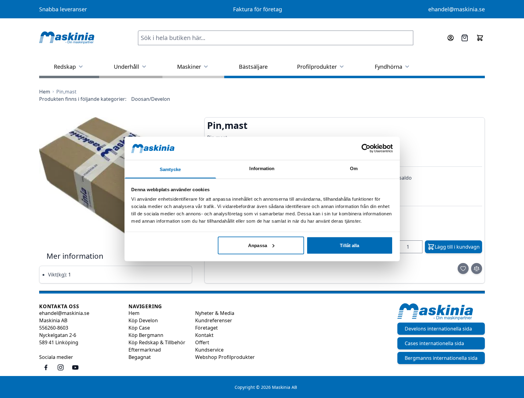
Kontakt (204, 335)
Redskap (65, 66)
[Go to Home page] (66, 37)
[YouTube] (75, 367)
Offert (202, 342)
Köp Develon (143, 320)
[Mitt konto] (450, 38)
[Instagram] (60, 367)
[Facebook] (46, 367)
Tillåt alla (349, 245)
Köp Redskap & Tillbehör (156, 342)
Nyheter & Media (214, 313)
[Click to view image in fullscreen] (115, 179)
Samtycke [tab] (170, 169)
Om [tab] (354, 168)
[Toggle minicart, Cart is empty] (480, 38)
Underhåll (126, 66)
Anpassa (257, 245)
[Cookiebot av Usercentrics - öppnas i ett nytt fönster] (366, 148)
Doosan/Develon (150, 99)
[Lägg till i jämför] (476, 268)
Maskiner (189, 66)
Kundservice (209, 349)
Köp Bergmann (145, 335)
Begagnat (139, 357)
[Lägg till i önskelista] (463, 268)
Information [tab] (261, 168)
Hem (133, 313)
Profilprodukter (317, 66)
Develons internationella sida (438, 328)
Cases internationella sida (434, 343)
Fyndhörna (388, 66)
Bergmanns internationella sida (441, 358)
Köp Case (139, 327)
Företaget (206, 327)
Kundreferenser (213, 320)
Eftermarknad (144, 349)
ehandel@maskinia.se (456, 9)
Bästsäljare (253, 66)
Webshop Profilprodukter (225, 357)
